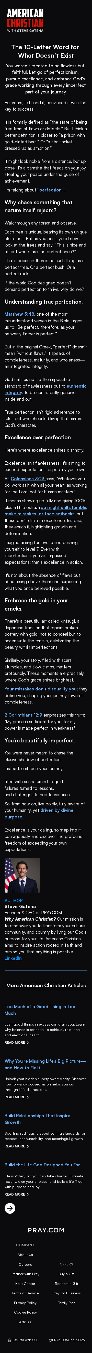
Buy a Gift (66, 1274)
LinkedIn (13, 958)
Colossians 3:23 (28, 478)
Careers (25, 1264)
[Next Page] (10, 1208)
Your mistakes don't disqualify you (41, 688)
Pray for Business (66, 1293)
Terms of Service (25, 1293)
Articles (25, 1322)
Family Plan (66, 1303)
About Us (25, 1254)
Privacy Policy (25, 1303)
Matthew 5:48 (19, 314)
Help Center (25, 1283)
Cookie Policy (25, 1312)
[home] (46, 19)
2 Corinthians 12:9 (23, 715)
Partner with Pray (25, 1274)
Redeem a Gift (66, 1283)
